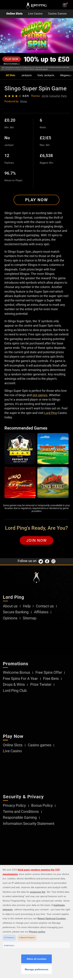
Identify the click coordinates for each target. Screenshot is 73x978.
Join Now (36, 540)
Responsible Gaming (20, 818)
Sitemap (29, 618)
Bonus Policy (42, 806)
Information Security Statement (28, 824)
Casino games (39, 745)
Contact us (45, 606)
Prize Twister (40, 685)
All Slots (10, 75)
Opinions (10, 618)
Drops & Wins (14, 685)
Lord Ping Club (15, 691)
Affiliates (41, 612)
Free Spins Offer (48, 673)
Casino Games (57, 13)
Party (64, 95)
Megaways (66, 75)
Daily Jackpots (46, 75)
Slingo (23, 101)
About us (10, 606)
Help (27, 606)
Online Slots (14, 13)
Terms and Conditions (21, 812)
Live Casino (35, 13)
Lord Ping (50, 413)
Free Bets (51, 679)
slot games (39, 395)
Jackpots (26, 75)
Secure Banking (16, 612)
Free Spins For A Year (20, 679)
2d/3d (45, 95)
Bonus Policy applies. (41, 69)
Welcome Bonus (16, 673)
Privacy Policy (14, 806)
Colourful (54, 95)
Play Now (36, 199)
